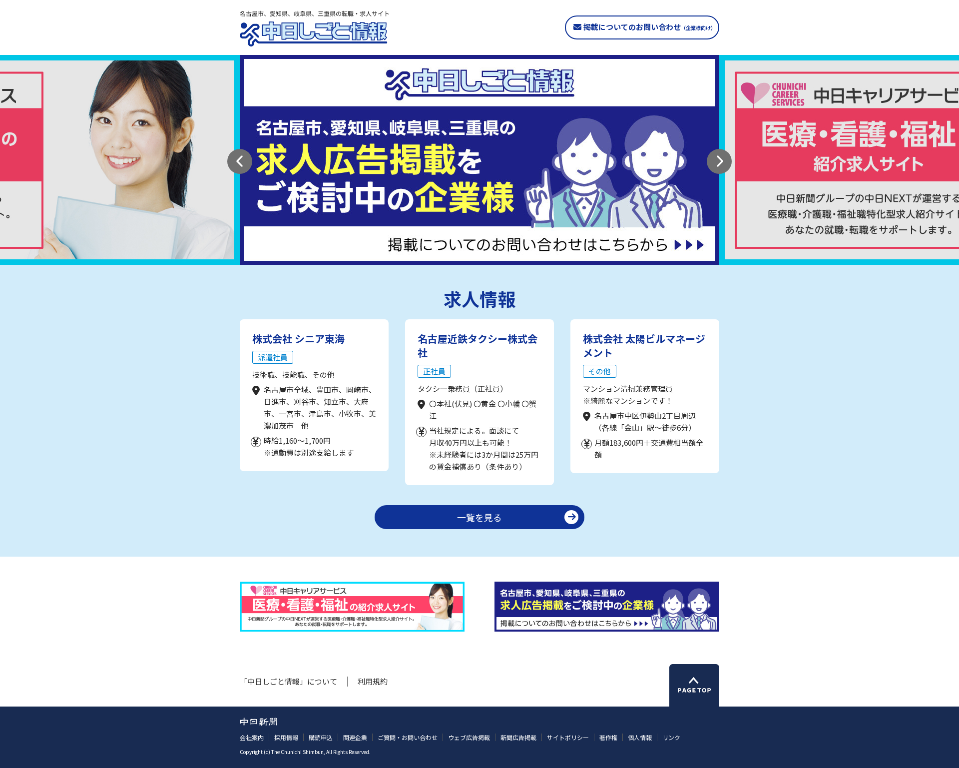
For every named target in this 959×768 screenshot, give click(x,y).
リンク (671, 737)
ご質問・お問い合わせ (408, 737)
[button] (239, 161)
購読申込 (321, 737)
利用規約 (373, 681)
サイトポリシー (568, 737)
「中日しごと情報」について (288, 681)
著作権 (608, 737)
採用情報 (286, 737)
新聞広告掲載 (518, 737)
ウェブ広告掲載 (469, 737)
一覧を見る (479, 517)
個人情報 (640, 737)
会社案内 (252, 737)
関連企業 (355, 737)
